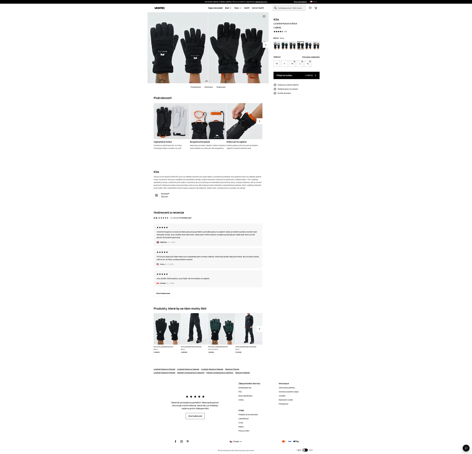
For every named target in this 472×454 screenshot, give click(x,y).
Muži (227, 8)
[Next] (266, 45)
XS (277, 63)
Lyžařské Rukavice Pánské (164, 369)
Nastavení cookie (286, 400)
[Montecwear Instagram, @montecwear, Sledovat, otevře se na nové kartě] (181, 441)
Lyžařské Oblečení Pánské (164, 372)
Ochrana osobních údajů (288, 392)
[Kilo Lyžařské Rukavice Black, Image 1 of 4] (178, 47)
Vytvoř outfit (258, 8)
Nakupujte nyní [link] (261, 2)
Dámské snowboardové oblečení (191, 372)
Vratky (241, 400)
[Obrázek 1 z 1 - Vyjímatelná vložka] (172, 121)
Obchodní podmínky (287, 387)
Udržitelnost (243, 418)
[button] (305, 450)
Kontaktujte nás (244, 387)
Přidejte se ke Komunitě (248, 414)
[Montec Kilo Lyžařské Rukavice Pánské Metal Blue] (308, 45)
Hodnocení (220, 87)
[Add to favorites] (264, 16)
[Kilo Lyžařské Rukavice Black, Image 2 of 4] (238, 47)
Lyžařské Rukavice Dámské (188, 369)
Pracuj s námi (243, 431)
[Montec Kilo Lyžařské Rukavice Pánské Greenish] (292, 45)
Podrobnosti (196, 87)
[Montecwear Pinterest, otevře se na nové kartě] (187, 441)
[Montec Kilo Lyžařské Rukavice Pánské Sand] (316, 45)
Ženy (236, 8)
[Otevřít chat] (466, 448)
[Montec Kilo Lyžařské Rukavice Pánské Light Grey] (276, 45)
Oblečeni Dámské (242, 372)
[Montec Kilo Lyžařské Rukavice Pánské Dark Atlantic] (284, 45)
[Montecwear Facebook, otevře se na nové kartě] (175, 441)
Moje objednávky (300, 2)
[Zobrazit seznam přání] (310, 8)
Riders (241, 427)
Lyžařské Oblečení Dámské (212, 369)
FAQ (240, 392)
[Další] (259, 121)
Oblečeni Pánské (232, 369)
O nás (240, 422)
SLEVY (247, 8)
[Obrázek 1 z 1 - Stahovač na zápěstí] (244, 121)
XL (309, 63)
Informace (209, 87)
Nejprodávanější (215, 8)
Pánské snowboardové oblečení (219, 372)
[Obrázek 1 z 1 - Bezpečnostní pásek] (208, 121)
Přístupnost (283, 404)
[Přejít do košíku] (315, 8)
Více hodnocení (163, 293)
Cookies (282, 396)
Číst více (164, 196)
